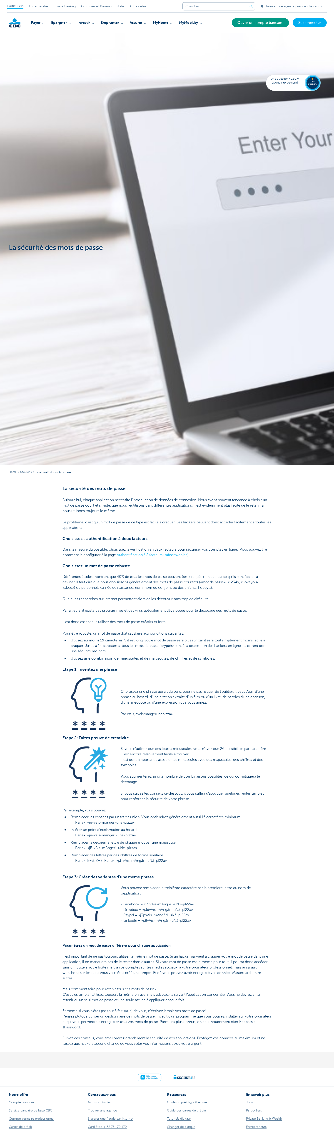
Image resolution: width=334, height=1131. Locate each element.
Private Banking (64, 6)
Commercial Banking (96, 6)
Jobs (120, 6)
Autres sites (138, 6)
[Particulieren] (14, 23)
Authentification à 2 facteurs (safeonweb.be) (153, 555)
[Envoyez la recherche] (251, 6)
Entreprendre (38, 6)
